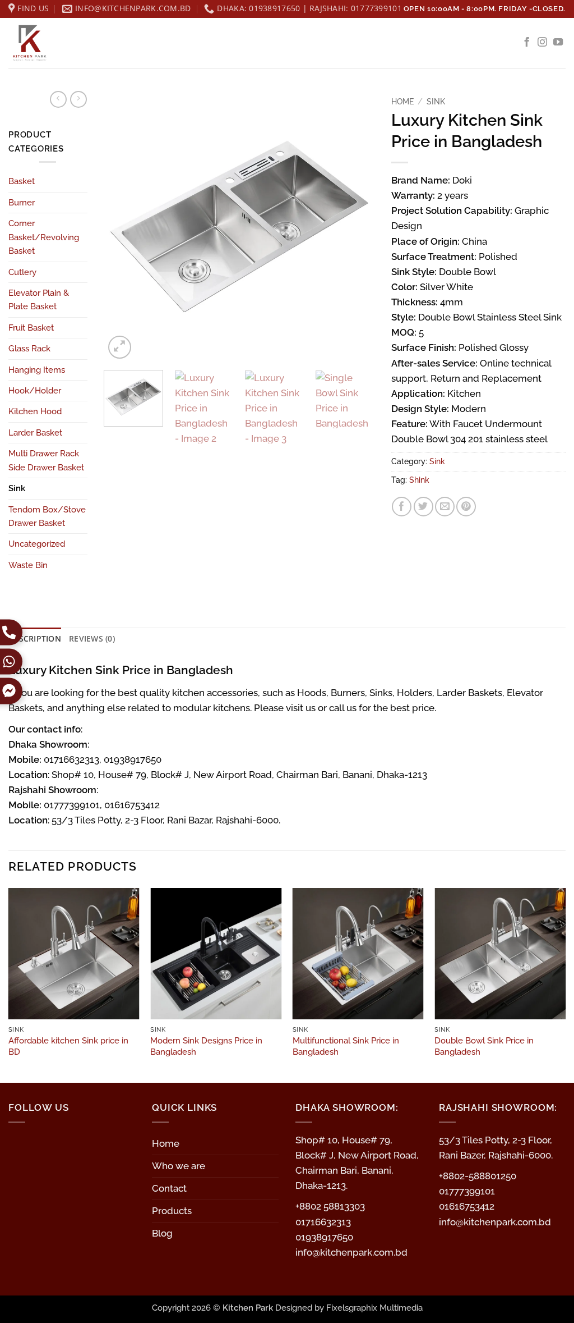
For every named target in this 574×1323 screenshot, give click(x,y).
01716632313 (323, 1222)
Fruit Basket (31, 328)
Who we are (178, 1165)
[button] (119, 347)
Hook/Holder (34, 391)
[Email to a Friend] (445, 506)
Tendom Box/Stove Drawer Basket (47, 516)
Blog (162, 1233)
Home (402, 101)
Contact (169, 1188)
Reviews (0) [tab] (92, 639)
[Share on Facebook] (401, 506)
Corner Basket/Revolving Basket (43, 237)
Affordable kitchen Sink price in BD (68, 1046)
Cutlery (22, 272)
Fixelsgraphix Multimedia (374, 1308)
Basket (21, 181)
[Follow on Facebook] (526, 42)
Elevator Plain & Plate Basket (38, 300)
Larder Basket (35, 433)
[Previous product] (78, 99)
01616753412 (466, 1206)
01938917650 (324, 1237)
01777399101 (467, 1191)
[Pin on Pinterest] (466, 506)
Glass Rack (29, 349)
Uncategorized (36, 544)
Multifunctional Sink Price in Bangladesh (346, 1046)
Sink (16, 488)
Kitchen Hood (35, 411)
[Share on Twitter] (423, 506)
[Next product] (58, 99)
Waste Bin (28, 565)
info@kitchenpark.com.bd (351, 1252)
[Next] (355, 226)
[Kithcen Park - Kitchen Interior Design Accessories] (64, 43)
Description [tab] (34, 639)
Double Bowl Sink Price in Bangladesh (484, 1046)
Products (172, 1210)
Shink (419, 479)
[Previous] (123, 226)
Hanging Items (36, 370)
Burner (21, 203)
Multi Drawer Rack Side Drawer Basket (46, 460)
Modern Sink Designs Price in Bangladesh (206, 1046)
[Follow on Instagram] (542, 42)
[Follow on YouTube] (558, 42)
